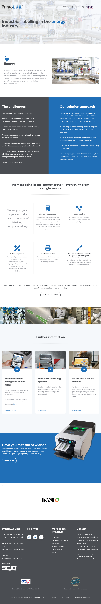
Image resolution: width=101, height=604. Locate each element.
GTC (44, 597)
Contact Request (50, 295)
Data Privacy (65, 597)
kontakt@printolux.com (12, 558)
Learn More (9, 460)
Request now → (10, 410)
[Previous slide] (3, 315)
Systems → (42, 410)
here (15, 404)
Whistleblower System (82, 597)
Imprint (53, 597)
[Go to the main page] (12, 7)
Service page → (77, 410)
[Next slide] (97, 315)
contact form (85, 557)
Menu (64, 7)
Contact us (92, 7)
